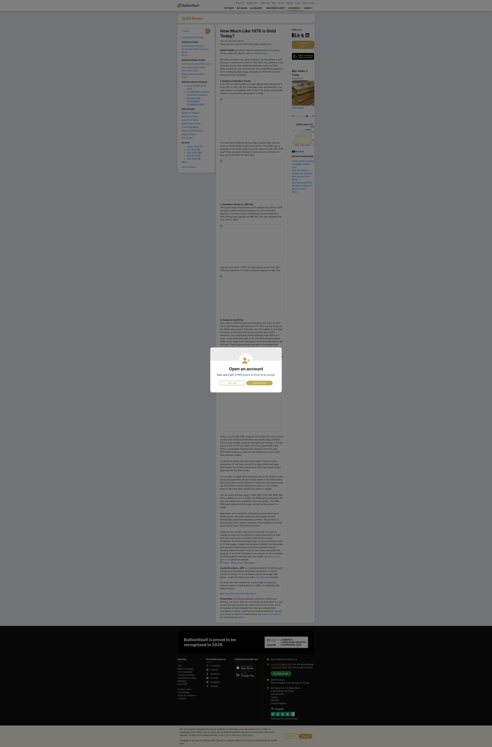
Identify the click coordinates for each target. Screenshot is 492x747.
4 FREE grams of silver (247, 374)
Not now (232, 383)
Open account (259, 383)
